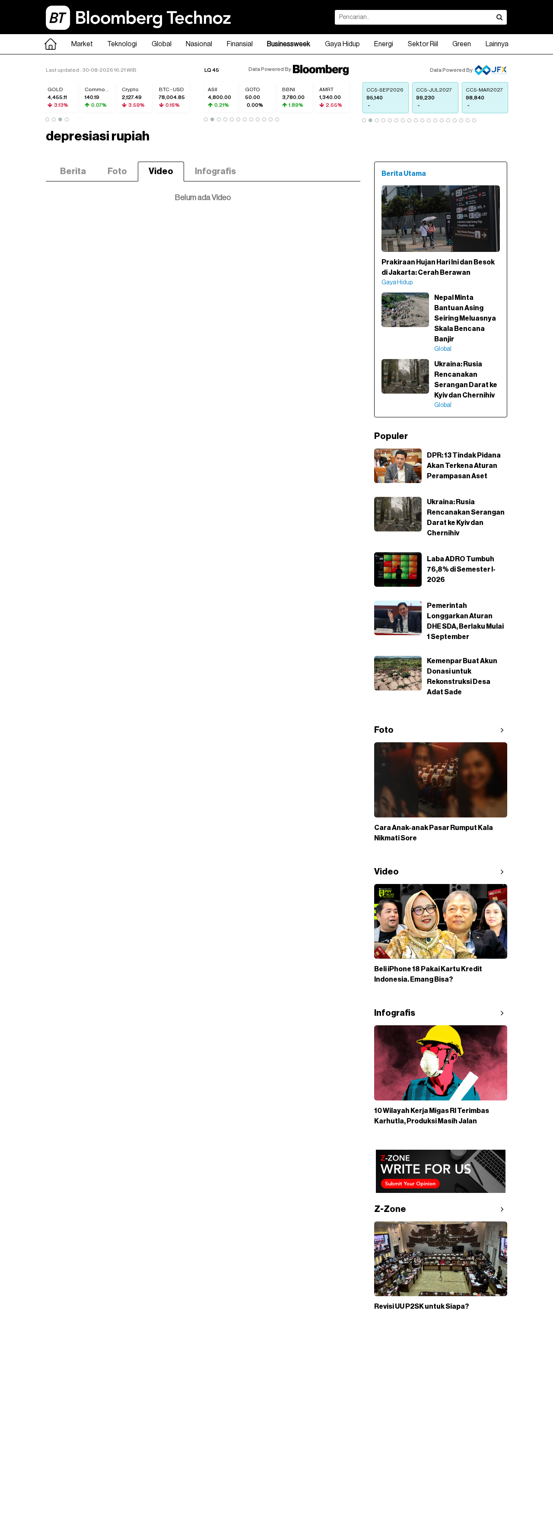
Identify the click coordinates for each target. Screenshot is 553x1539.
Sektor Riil (423, 44)
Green (461, 44)
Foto (117, 171)
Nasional (199, 44)
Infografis (215, 171)
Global (162, 44)
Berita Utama (403, 173)
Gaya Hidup (342, 44)
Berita (73, 171)
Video (161, 171)
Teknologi (122, 44)
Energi (383, 44)
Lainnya (497, 44)
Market (82, 44)
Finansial (240, 44)
